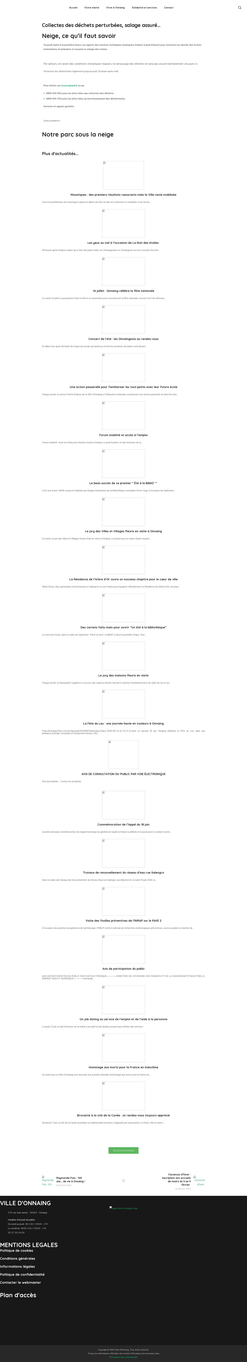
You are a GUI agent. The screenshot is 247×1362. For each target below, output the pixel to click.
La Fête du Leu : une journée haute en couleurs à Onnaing (123, 723)
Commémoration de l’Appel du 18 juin (123, 824)
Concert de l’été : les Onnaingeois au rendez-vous (123, 339)
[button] (239, 7)
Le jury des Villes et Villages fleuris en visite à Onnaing (123, 531)
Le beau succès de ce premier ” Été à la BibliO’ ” (123, 483)
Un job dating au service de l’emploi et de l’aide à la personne (123, 1019)
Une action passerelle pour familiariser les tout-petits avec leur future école (123, 387)
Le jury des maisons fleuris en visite (123, 675)
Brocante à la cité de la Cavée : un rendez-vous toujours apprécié (123, 1115)
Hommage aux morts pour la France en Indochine (123, 1067)
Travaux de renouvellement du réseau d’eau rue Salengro (123, 872)
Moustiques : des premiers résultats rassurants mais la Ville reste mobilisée (123, 194)
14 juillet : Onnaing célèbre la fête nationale (123, 291)
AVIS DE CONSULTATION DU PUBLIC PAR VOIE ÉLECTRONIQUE (123, 774)
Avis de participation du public (123, 968)
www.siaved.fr (69, 85)
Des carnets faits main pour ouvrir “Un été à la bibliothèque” (123, 627)
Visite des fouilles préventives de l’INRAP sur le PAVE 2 (123, 920)
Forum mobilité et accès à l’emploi (123, 435)
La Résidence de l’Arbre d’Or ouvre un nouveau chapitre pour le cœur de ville (123, 579)
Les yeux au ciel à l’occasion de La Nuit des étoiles (124, 242)
